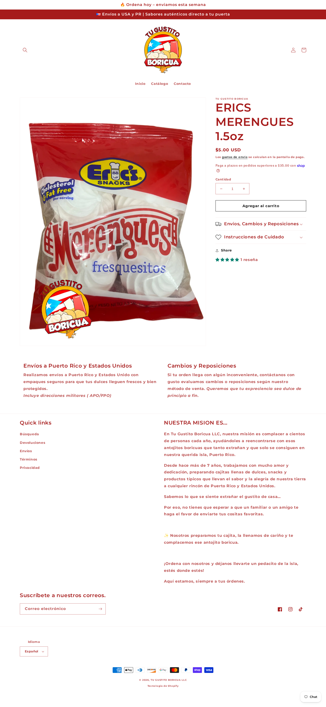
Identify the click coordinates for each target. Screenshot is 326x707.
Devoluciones (32, 443)
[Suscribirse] (100, 609)
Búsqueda (29, 434)
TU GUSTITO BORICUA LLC (169, 679)
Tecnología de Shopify (163, 685)
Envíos (26, 451)
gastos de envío (235, 157)
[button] (25, 50)
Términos (28, 459)
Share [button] (226, 250)
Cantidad (223, 179)
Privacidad (30, 468)
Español (31, 651)
